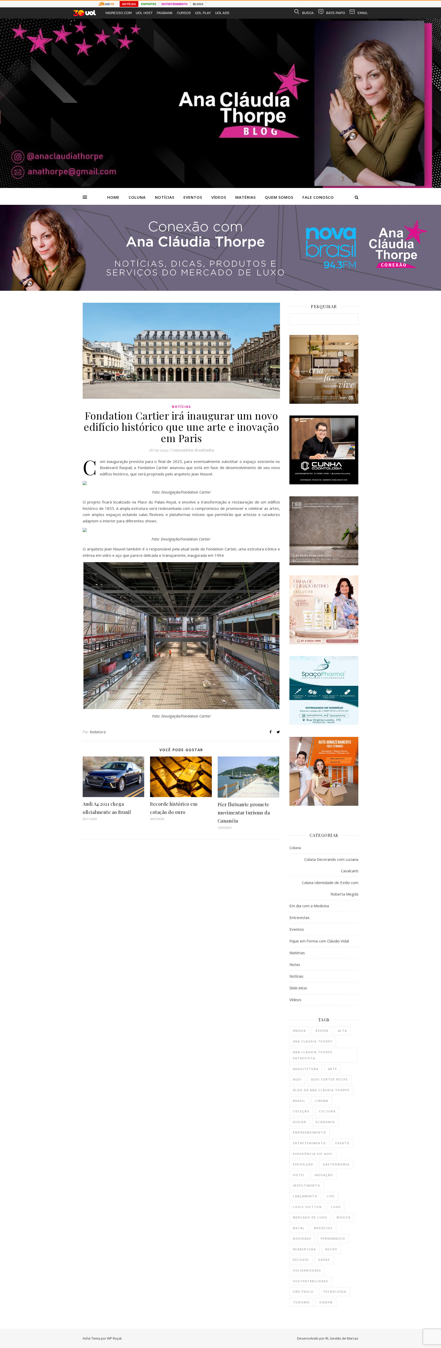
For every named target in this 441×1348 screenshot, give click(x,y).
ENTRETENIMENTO (175, 4)
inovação (323, 1175)
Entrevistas (299, 917)
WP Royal (114, 1338)
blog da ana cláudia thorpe (321, 1090)
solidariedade (307, 1270)
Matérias (245, 197)
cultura (327, 1111)
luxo (336, 1207)
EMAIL (363, 13)
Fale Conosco (318, 197)
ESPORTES (148, 4)
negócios (323, 1228)
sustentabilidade (310, 1281)
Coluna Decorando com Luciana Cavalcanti (331, 865)
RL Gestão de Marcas (341, 1338)
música (343, 1217)
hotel (299, 1175)
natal (299, 1228)
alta (342, 1030)
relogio (301, 1260)
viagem (326, 1302)
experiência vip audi (313, 1154)
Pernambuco (333, 1238)
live (331, 1196)
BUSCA (308, 13)
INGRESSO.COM (118, 13)
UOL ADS (222, 13)
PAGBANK (165, 13)
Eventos (192, 197)
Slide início (298, 987)
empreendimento (309, 1132)
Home (113, 197)
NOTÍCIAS (129, 4)
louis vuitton (307, 1207)
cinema (321, 1101)
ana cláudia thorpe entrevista (313, 1055)
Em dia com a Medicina (309, 905)
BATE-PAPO (335, 13)
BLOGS (198, 4)
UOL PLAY (203, 13)
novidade (302, 1238)
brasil (299, 1101)
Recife (331, 1249)
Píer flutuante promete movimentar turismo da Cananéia (244, 812)
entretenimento (309, 1143)
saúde (324, 1260)
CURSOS (184, 13)
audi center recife (329, 1079)
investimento (306, 1185)
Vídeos (218, 197)
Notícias (164, 197)
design (299, 1122)
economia (325, 1122)
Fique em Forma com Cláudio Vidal (319, 940)
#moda (299, 1030)
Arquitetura (305, 1069)
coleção (301, 1111)
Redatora (98, 731)
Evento (342, 1143)
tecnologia (334, 1291)
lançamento (305, 1196)
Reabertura (304, 1249)
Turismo (301, 1302)
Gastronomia (336, 1164)
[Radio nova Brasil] (220, 289)
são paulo (303, 1291)
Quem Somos (279, 197)
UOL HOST (144, 13)
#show (321, 1030)
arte (332, 1069)
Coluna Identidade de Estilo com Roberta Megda (330, 888)
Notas (294, 964)
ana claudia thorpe (313, 1041)
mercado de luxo (310, 1217)
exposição (303, 1164)
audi (297, 1079)
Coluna (137, 197)
